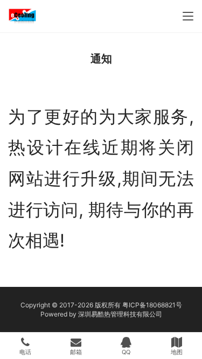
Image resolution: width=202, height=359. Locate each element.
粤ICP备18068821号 (152, 305)
